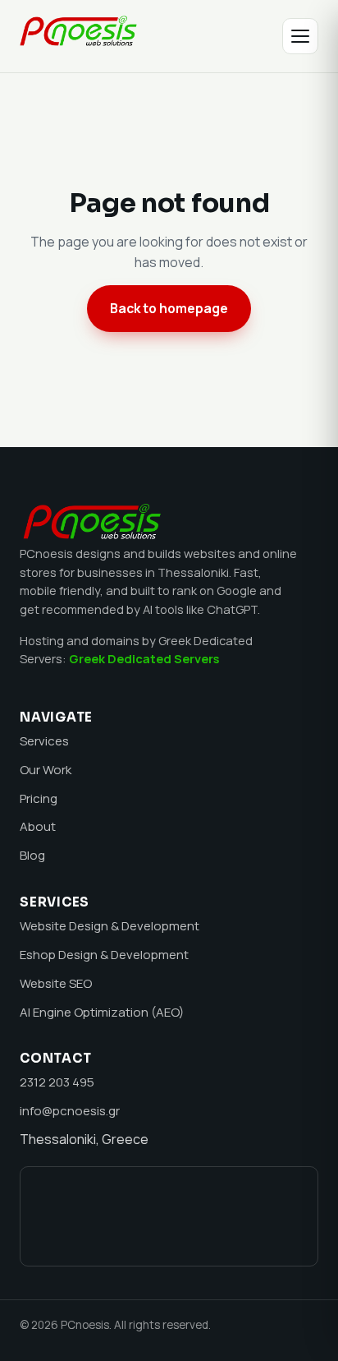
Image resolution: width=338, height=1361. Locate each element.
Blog (32, 855)
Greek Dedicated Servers (144, 658)
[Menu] (300, 36)
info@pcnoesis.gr (70, 1110)
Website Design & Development (109, 925)
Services (44, 741)
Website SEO (56, 983)
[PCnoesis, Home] (78, 36)
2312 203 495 (57, 1082)
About (38, 826)
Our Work (45, 769)
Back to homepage (169, 308)
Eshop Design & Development (104, 954)
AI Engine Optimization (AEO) (102, 1012)
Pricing (38, 798)
